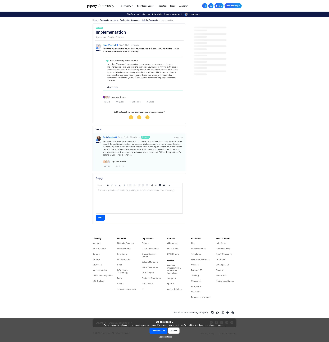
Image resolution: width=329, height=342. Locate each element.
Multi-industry (123, 259)
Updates (162, 6)
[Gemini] (227, 312)
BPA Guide (195, 292)
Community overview (109, 20)
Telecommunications (126, 289)
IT (143, 289)
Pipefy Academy (223, 248)
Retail (119, 265)
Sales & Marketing (150, 262)
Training (195, 275)
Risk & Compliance (150, 248)
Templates (196, 254)
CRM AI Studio (173, 254)
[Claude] (232, 312)
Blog (193, 243)
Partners (96, 259)
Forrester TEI (197, 270)
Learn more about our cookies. (212, 325)
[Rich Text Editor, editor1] (139, 200)
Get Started (221, 259)
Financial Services (125, 243)
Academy (183, 6)
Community (196, 281)
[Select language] (210, 5)
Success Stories (198, 248)
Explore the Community (130, 20)
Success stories (100, 270)
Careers (96, 254)
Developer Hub (222, 265)
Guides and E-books (200, 259)
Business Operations (151, 278)
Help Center (221, 243)
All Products (172, 243)
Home (95, 20)
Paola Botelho (109, 137)
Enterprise (171, 278)
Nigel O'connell (109, 45)
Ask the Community (150, 20)
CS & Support (148, 273)
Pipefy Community (224, 254)
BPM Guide (196, 286)
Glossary (195, 265)
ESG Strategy (98, 281)
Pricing (219, 281)
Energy (120, 278)
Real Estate (122, 254)
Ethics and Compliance (103, 275)
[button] (233, 5)
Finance (145, 243)
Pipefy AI (171, 284)
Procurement (147, 283)
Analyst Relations (174, 289)
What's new (221, 275)
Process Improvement (201, 297)
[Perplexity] (222, 312)
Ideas (172, 6)
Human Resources (150, 267)
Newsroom (97, 265)
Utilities (120, 283)
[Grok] (217, 312)
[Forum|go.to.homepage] (103, 6)
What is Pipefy (99, 248)
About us (96, 243)
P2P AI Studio (173, 248)
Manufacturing (124, 248)
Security (219, 270)
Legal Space (228, 281)
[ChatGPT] (212, 312)
